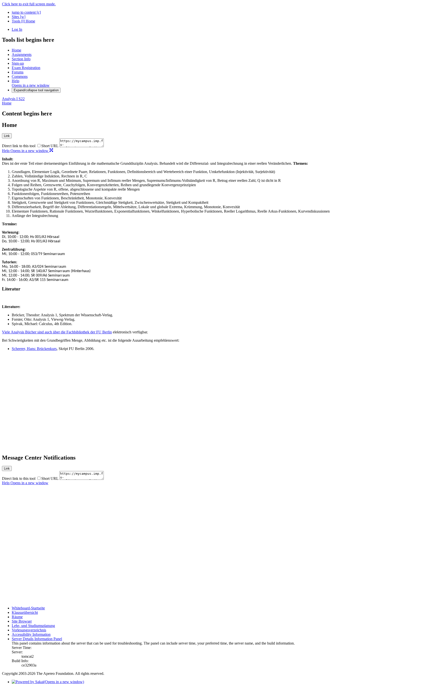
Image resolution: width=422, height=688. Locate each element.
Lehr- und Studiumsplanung (33, 626)
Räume (17, 617)
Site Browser (22, 621)
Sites (18, 17)
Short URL (49, 146)
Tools (18, 21)
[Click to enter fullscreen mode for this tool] (51, 151)
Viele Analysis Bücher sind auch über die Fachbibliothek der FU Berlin (57, 332)
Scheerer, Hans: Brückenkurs (34, 349)
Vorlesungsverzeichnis (29, 630)
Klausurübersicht (25, 612)
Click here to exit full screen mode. (29, 4)
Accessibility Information (31, 634)
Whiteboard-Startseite (28, 608)
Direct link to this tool (18, 146)
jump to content (26, 12)
